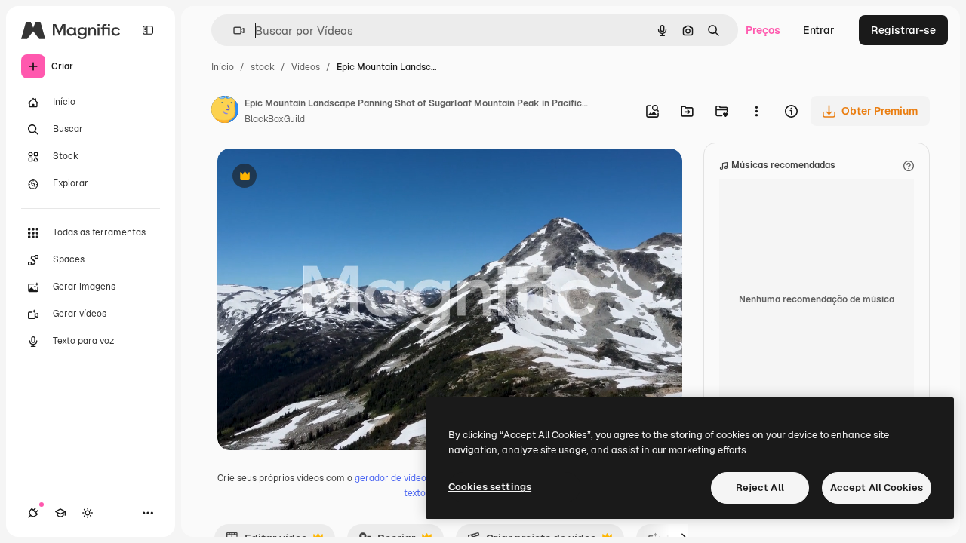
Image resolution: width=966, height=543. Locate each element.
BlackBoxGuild (275, 119)
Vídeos (305, 67)
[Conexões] (33, 513)
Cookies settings (489, 486)
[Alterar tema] (87, 513)
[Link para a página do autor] (224, 111)
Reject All (760, 487)
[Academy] (60, 513)
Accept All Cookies (876, 487)
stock (263, 67)
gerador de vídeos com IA (409, 478)
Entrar (819, 30)
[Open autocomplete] (233, 30)
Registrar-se (903, 30)
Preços (763, 30)
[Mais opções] (756, 111)
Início (222, 67)
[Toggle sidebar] (148, 30)
